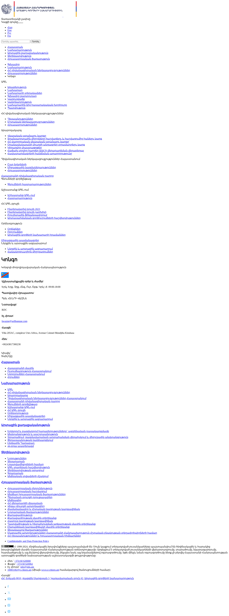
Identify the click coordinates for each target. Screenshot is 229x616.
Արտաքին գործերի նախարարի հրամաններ (36, 235)
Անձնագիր (14, 500)
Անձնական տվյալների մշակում (27, 476)
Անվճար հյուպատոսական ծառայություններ (36, 494)
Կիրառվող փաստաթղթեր (24, 147)
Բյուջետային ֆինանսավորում (27, 215)
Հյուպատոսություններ (22, 73)
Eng (9, 30)
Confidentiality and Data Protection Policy (28, 541)
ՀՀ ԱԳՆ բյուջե (16, 410)
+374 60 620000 (22, 561)
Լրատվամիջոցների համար (25, 464)
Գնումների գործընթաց (22, 404)
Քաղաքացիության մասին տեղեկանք (32, 518)
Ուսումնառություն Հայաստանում (29, 371)
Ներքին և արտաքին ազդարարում (30, 248)
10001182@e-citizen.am (19, 570)
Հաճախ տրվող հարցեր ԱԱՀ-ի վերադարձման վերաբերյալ (45, 150)
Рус (9, 33)
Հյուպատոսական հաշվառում (27, 491)
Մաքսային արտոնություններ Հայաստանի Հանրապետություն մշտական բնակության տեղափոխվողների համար (82, 533)
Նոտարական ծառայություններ (28, 512)
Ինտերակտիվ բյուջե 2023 (23, 209)
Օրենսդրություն (17, 413)
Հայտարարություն (19, 198)
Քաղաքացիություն (19, 515)
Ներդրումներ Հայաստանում (26, 374)
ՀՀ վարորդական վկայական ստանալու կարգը (38, 141)
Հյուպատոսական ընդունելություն (29, 488)
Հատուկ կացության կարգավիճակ (30, 521)
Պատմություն (16, 108)
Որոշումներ (15, 232)
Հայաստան (15, 47)
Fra (9, 35)
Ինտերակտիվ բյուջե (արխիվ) (26, 212)
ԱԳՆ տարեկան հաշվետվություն (28, 467)
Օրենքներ (13, 229)
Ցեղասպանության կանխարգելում (30, 440)
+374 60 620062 (25, 564)
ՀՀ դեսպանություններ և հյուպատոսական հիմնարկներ (44, 536)
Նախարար (14, 90)
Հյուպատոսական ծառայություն (28, 59)
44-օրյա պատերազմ (20, 446)
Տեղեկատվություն (19, 56)
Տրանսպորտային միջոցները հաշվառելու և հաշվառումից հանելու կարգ (54, 138)
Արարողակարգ (17, 395)
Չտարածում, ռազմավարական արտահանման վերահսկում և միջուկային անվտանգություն (67, 437)
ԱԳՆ (10, 389)
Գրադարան (15, 473)
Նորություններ (16, 458)
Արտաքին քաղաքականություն (27, 53)
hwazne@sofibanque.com (14, 321)
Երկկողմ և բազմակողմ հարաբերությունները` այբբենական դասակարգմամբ (58, 431)
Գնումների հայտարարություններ (29, 184)
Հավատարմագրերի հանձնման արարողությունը (39, 153)
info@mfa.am (27, 567)
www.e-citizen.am (50, 570)
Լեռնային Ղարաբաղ (20, 443)
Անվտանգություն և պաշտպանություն (32, 434)
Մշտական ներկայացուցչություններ (31, 122)
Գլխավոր (13, 64)
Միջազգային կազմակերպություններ (31, 167)
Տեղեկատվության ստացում (25, 470)
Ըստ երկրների (16, 164)
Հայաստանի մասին (20, 368)
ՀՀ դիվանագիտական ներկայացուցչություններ (38, 70)
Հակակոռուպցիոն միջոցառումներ (30, 251)
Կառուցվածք (16, 99)
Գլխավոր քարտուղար (22, 96)
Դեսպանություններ (20, 119)
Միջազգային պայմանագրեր (20, 240)
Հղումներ (13, 377)
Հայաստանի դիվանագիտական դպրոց (27, 176)
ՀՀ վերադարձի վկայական (25, 503)
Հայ (9, 27)
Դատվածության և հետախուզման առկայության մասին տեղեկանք (51, 524)
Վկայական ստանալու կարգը (26, 135)
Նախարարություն (19, 50)
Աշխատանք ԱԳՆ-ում (21, 195)
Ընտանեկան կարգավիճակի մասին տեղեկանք (38, 527)
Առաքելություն (16, 87)
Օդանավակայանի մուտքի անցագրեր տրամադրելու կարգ (46, 144)
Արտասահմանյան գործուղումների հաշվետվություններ (44, 218)
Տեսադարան (16, 461)
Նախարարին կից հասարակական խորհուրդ (37, 105)
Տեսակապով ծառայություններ (27, 530)
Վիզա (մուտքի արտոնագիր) (26, 506)
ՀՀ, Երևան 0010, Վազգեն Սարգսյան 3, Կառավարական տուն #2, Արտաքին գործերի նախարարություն (67, 578)
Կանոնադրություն (19, 102)
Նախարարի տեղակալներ (24, 93)
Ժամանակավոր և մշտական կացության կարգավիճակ (43, 509)
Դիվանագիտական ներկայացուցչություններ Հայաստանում (46, 398)
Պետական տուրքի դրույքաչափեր (29, 497)
